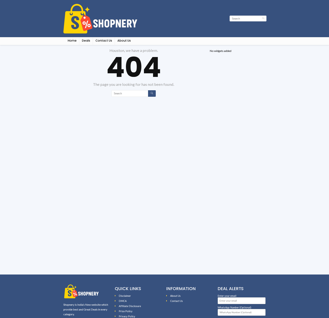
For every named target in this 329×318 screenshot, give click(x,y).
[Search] (263, 18)
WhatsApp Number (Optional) (234, 307)
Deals (86, 41)
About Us (124, 41)
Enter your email (227, 295)
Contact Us (103, 41)
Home (72, 41)
